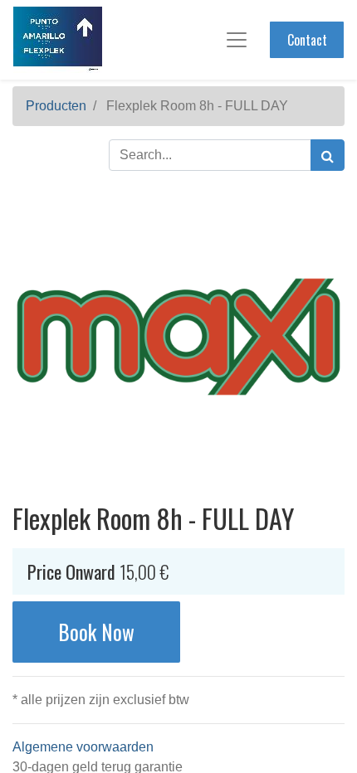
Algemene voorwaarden (83, 747)
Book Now (96, 631)
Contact (307, 40)
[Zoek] (328, 155)
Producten (56, 106)
